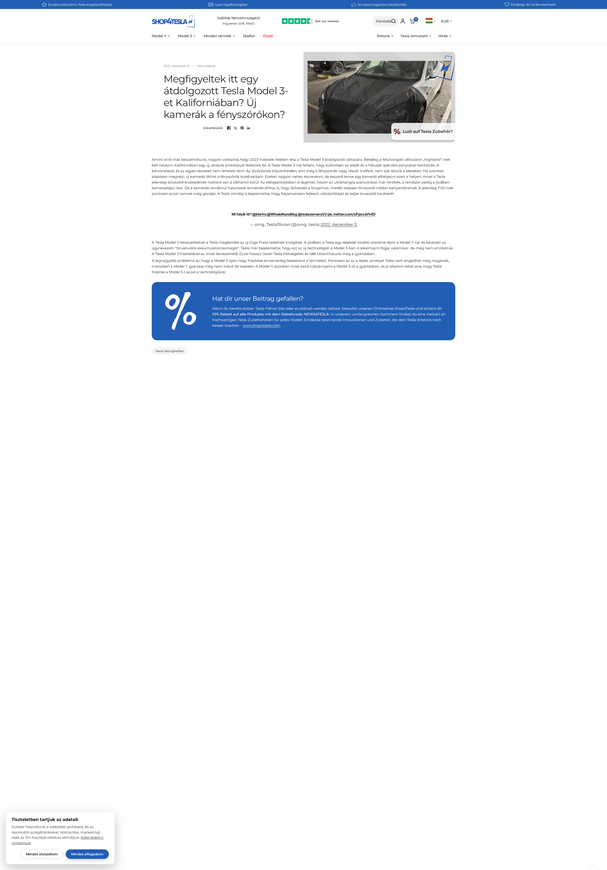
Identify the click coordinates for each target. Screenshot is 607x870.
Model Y (159, 36)
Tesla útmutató (414, 36)
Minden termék (217, 36)
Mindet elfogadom (87, 854)
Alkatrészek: (213, 128)
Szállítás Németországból (238, 18)
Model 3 (185, 36)
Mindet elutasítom (42, 854)
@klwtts (259, 214)
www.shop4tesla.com (261, 325)
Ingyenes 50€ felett (238, 23)
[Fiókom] (402, 21)
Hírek (443, 36)
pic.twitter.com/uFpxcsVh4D (351, 214)
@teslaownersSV (312, 214)
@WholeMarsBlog (282, 214)
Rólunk (383, 36)
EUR (445, 21)
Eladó (268, 36)
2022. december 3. (339, 224)
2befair (249, 36)
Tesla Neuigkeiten (169, 351)
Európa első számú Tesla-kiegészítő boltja (80, 4)
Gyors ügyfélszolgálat (231, 4)
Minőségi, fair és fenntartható (533, 4)
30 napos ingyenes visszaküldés (382, 4)
